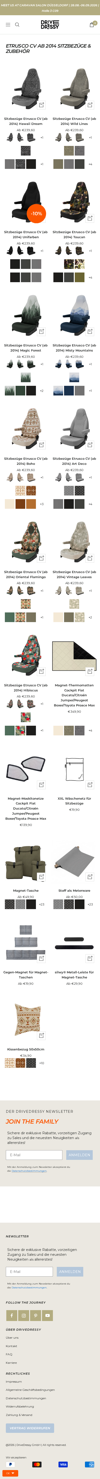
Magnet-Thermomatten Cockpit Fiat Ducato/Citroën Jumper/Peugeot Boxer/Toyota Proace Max (74, 695)
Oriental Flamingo (26, 604)
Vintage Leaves (74, 604)
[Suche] (17, 24)
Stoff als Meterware (74, 890)
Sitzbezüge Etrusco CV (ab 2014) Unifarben (26, 234)
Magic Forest (26, 377)
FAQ (9, 1354)
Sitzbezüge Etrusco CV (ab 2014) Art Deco (74, 461)
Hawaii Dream (26, 151)
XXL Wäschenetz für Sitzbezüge (74, 801)
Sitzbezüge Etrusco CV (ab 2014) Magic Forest (26, 347)
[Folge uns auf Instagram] (23, 1315)
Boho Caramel (31, 504)
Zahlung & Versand (19, 1415)
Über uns (12, 1337)
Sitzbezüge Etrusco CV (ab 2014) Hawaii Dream (26, 121)
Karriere (11, 1362)
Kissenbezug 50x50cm (25, 1049)
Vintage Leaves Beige (10, 504)
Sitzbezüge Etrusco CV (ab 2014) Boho (26, 461)
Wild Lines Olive (69, 151)
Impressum (14, 1381)
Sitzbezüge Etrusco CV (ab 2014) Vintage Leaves (74, 574)
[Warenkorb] (91, 24)
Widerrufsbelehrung (20, 1406)
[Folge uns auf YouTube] (47, 1315)
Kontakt (11, 1346)
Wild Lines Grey (79, 151)
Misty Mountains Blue (69, 390)
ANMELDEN (79, 1155)
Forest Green (79, 277)
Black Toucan (69, 264)
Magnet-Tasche (26, 890)
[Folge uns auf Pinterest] (35, 1315)
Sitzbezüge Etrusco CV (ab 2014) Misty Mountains (74, 347)
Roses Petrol (10, 617)
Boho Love (31, 490)
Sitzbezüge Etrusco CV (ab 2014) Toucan (74, 234)
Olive (58, 164)
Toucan (79, 264)
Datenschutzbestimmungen (29, 1170)
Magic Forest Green (20, 390)
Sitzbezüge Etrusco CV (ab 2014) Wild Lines (74, 121)
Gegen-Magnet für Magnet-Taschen (25, 974)
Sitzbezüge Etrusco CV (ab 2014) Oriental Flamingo (26, 574)
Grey (10, 164)
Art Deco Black (79, 490)
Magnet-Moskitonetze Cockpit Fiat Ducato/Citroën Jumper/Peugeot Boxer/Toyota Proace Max (25, 808)
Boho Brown (20, 504)
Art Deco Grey (69, 490)
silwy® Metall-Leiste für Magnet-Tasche (74, 974)
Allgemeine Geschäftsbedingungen (30, 1390)
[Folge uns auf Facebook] (11, 1315)
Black (31, 164)
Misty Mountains (74, 377)
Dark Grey (79, 164)
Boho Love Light (20, 490)
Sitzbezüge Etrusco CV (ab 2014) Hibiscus (26, 687)
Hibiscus (26, 717)
